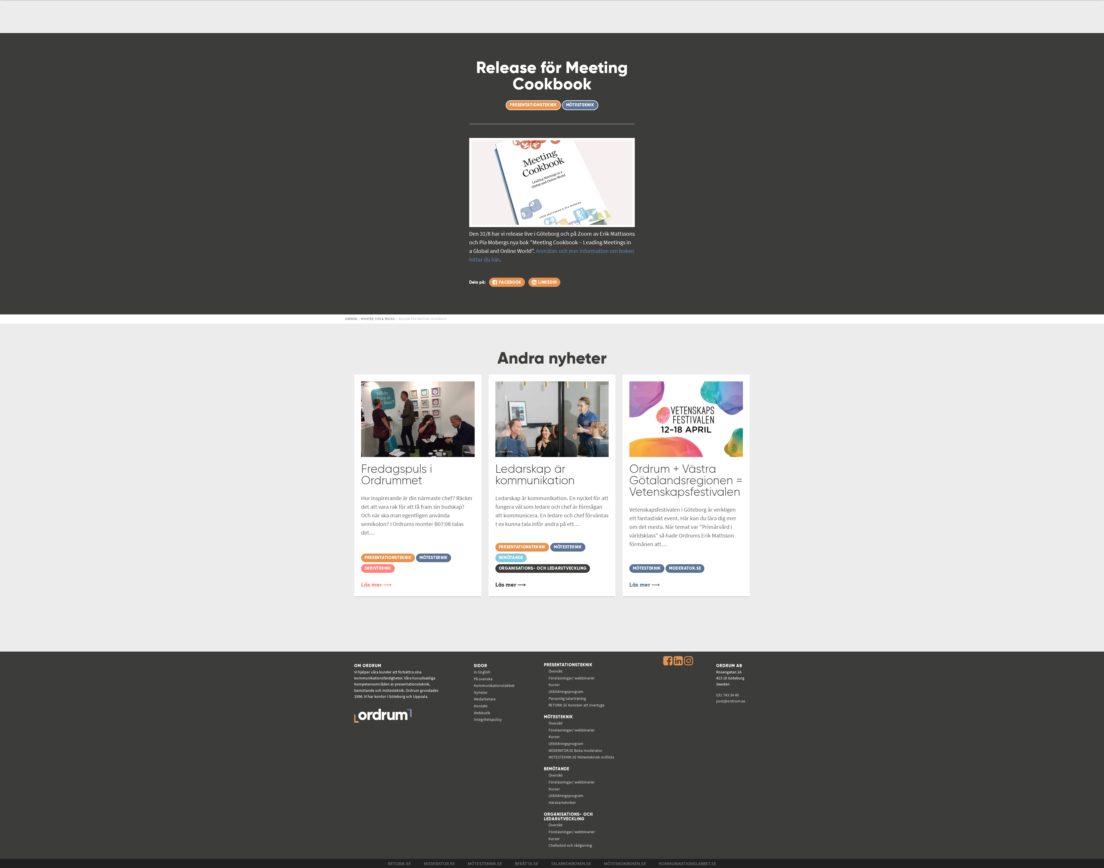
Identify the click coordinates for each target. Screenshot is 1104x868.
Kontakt (481, 705)
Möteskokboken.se (625, 863)
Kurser (554, 684)
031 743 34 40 (727, 695)
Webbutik (482, 712)
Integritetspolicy (488, 719)
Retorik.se (399, 863)
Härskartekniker (562, 802)
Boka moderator (575, 750)
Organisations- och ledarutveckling (568, 817)
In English (482, 672)
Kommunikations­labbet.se (687, 863)
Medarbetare (485, 699)
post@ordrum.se (730, 701)
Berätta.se (526, 863)
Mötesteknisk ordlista (581, 757)
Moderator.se (439, 863)
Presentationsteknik (568, 665)
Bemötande (556, 769)
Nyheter (481, 692)
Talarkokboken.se (571, 863)
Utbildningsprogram (566, 691)
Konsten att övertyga (576, 705)
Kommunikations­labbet (494, 685)
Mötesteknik (558, 717)
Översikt (556, 671)
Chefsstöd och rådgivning (570, 845)
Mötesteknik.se (485, 863)
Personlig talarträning (567, 698)
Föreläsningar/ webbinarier (572, 678)
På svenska (483, 678)
